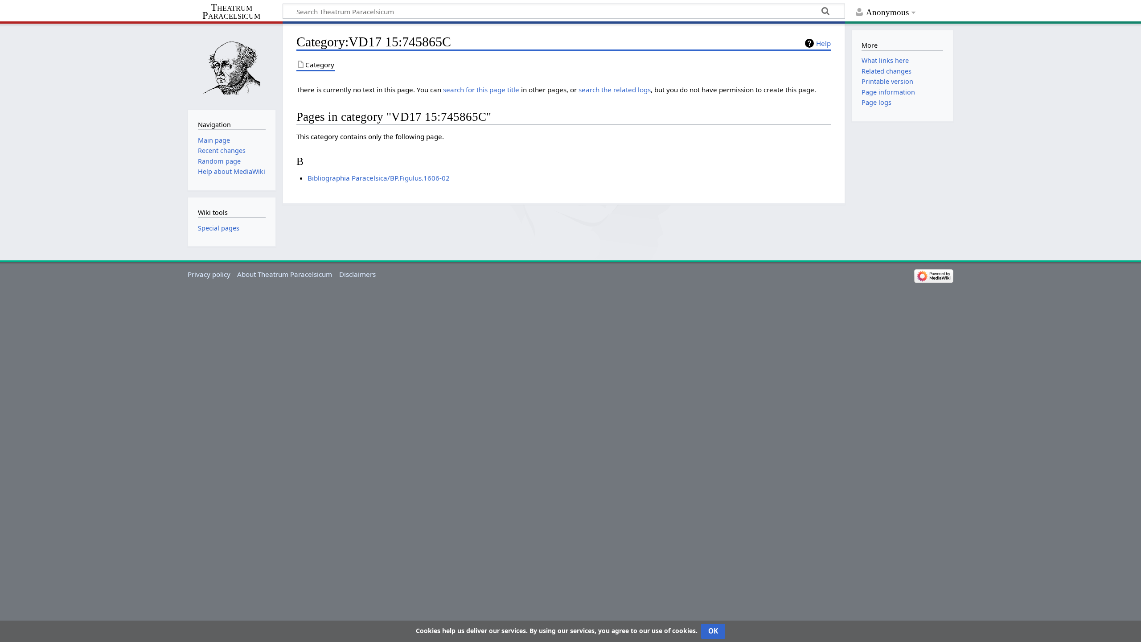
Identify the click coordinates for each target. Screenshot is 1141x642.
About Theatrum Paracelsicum (284, 274)
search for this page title (481, 89)
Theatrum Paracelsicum (231, 12)
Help (823, 43)
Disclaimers (357, 274)
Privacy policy (209, 274)
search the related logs (615, 89)
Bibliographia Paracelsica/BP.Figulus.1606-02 (379, 177)
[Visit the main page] (231, 66)
